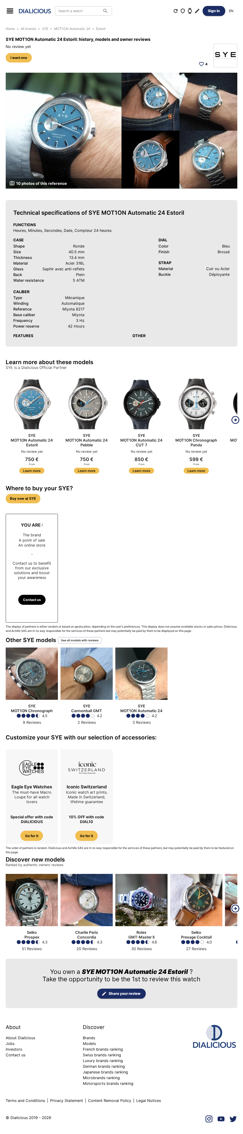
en (231, 11)
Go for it (31, 836)
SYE (45, 29)
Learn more (32, 471)
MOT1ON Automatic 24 (72, 29)
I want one (18, 58)
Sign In (214, 11)
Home (10, 29)
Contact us (32, 600)
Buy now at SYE (23, 498)
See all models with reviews (79, 640)
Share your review (124, 993)
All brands (28, 29)
